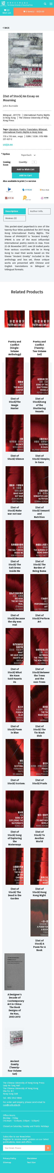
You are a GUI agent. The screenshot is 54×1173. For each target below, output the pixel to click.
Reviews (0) (11, 218)
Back (6, 28)
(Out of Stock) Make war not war (15, 510)
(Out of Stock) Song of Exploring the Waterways (15, 838)
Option (6, 154)
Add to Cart (25, 175)
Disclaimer (32, 1158)
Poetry (22, 129)
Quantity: (23, 162)
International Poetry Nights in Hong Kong (23, 132)
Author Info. (36, 211)
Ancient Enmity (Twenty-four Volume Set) (14, 1067)
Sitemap (7, 1162)
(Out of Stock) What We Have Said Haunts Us (15, 675)
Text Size (31, 1162)
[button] (34, 11)
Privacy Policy (9, 1158)
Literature (13, 129)
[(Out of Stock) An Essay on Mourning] (25, 59)
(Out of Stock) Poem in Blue (15, 729)
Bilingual (43, 129)
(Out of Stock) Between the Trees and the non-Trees (41, 675)
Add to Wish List (25, 169)
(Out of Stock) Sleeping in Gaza (41, 459)
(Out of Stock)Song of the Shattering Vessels (39, 405)
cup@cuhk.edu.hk (11, 1105)
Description (11, 211)
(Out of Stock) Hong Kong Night (39, 892)
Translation (32, 129)
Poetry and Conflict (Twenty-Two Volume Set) (39, 348)
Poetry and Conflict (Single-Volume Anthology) (14, 348)
